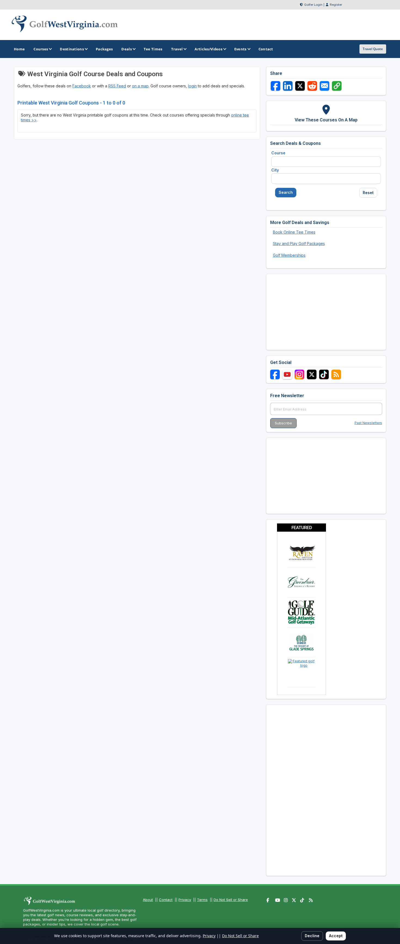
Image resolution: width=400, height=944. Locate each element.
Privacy (185, 899)
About (148, 899)
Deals (126, 49)
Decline (312, 935)
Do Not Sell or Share (231, 899)
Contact (166, 899)
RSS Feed (117, 86)
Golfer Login (313, 5)
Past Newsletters (368, 423)
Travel (177, 49)
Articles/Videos (208, 49)
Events (240, 49)
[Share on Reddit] (312, 86)
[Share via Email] (324, 86)
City (275, 170)
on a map (140, 86)
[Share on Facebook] (275, 86)
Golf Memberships (289, 255)
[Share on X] (300, 86)
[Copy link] (336, 86)
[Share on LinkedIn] (288, 86)
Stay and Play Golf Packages (299, 243)
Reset (368, 192)
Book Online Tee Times (294, 232)
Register (336, 5)
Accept (336, 935)
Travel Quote (373, 49)
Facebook (81, 86)
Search (286, 192)
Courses (40, 49)
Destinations (72, 49)
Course (278, 153)
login (192, 86)
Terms (202, 899)
